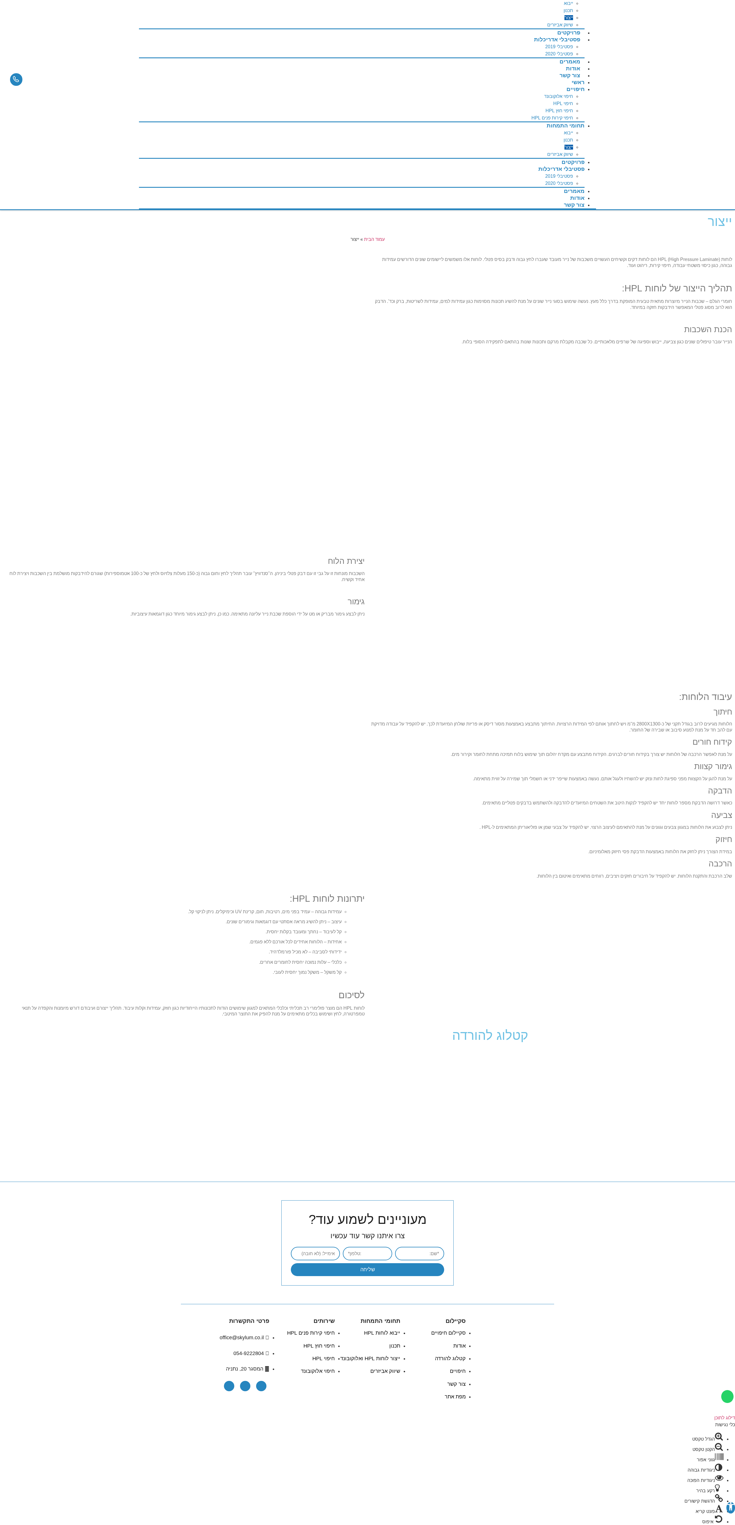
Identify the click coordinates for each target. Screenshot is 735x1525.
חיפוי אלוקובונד (558, 96)
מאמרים (574, 191)
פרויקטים (573, 162)
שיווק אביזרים (560, 154)
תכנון (568, 10)
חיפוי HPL (563, 103)
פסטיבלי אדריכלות (557, 39)
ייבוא (568, 3)
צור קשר (570, 75)
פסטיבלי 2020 (559, 183)
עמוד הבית (374, 239)
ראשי (578, 82)
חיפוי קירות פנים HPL (552, 117)
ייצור (568, 17)
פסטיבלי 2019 (559, 46)
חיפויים (575, 89)
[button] (730, 1508)
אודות (577, 198)
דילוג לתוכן (724, 1418)
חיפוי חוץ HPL (559, 110)
